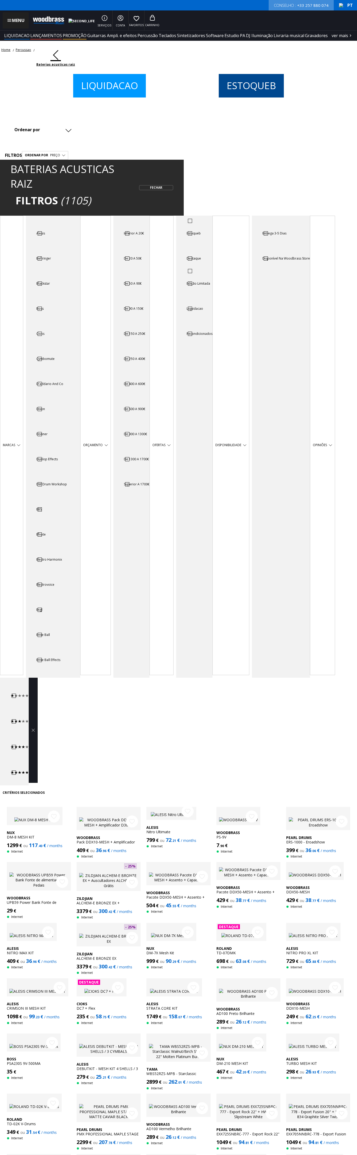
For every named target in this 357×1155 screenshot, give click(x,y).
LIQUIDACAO (17, 35)
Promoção (75, 35)
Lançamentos (46, 35)
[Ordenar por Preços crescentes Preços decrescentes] (42, 129)
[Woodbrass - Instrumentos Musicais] (46, 20)
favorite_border (53, 816)
